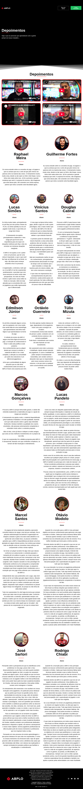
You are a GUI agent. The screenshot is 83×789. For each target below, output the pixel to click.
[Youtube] (71, 778)
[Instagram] (68, 778)
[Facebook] (78, 778)
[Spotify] (74, 778)
